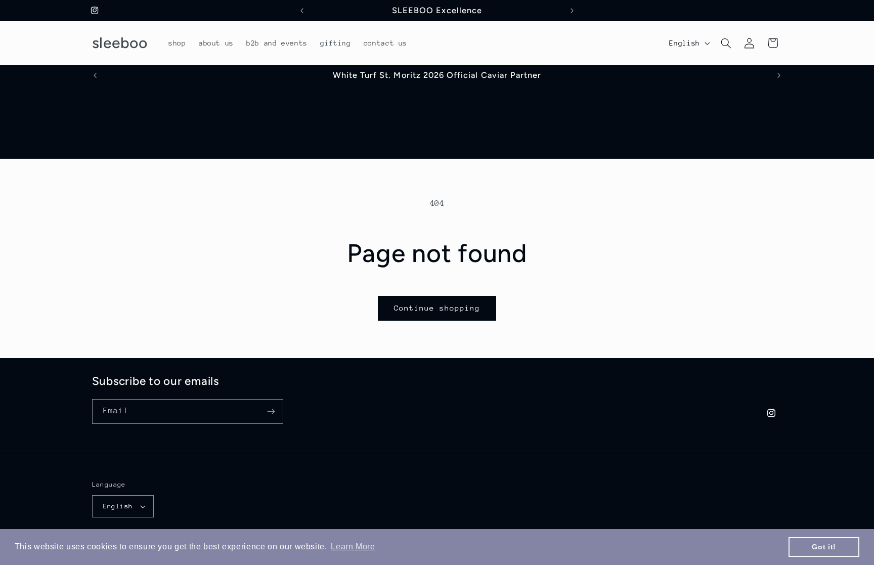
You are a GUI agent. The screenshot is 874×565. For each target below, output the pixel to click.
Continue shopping (437, 307)
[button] (725, 43)
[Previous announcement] (302, 11)
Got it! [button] (824, 547)
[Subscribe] (270, 411)
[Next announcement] (572, 11)
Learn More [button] (353, 546)
